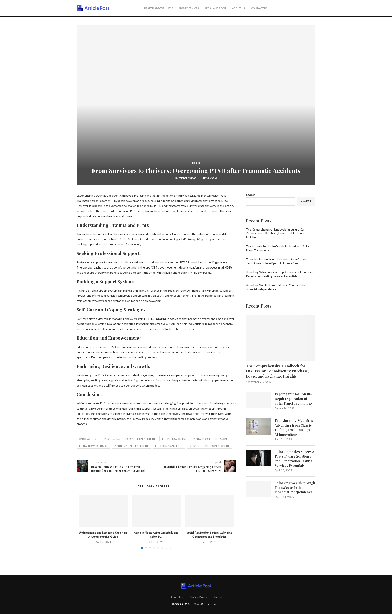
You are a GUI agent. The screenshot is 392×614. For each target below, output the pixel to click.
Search (250, 194)
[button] (84, 521)
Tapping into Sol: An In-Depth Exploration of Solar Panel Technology (294, 398)
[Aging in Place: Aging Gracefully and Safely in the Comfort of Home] (156, 511)
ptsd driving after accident (131, 446)
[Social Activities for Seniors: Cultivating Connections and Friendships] (209, 511)
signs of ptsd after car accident (209, 446)
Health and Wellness (158, 8)
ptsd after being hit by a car (210, 439)
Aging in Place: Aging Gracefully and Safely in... (156, 534)
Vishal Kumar (187, 177)
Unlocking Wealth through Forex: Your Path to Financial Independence (295, 487)
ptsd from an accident (169, 446)
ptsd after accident (174, 439)
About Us (238, 8)
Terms (218, 597)
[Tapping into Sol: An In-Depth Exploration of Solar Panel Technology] (258, 400)
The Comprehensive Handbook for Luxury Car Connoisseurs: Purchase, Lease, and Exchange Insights (275, 233)
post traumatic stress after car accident (129, 439)
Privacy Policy (198, 597)
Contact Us (259, 8)
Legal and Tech (215, 8)
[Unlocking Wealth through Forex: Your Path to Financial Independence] (258, 489)
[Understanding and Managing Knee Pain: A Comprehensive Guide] (103, 511)
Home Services (189, 8)
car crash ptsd (88, 439)
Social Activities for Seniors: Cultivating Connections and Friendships (209, 534)
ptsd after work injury (93, 446)
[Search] (313, 8)
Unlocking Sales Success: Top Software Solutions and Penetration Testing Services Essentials (294, 459)
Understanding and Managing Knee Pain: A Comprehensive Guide (103, 534)
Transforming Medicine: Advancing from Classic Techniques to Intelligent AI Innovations (294, 427)
